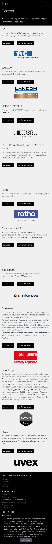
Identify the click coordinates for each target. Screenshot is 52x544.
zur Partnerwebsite (25, 43)
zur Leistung (7, 43)
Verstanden (26, 540)
